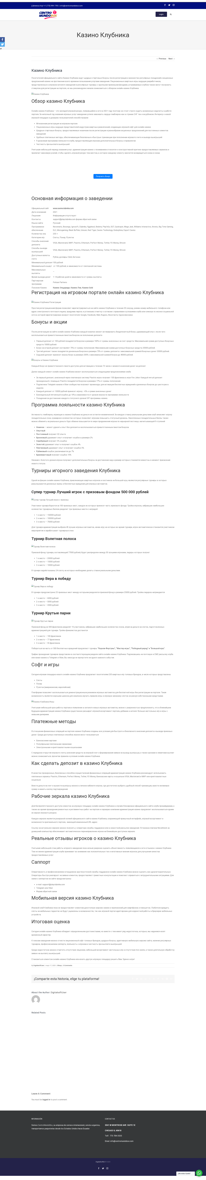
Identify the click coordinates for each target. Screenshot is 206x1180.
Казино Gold (87, 288)
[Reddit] (146, 979)
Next (170, 59)
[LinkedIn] (141, 979)
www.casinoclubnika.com (63, 208)
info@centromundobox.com (71, 6)
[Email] (171, 979)
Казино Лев (76, 288)
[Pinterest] (158, 979)
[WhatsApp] (150, 979)
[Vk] (163, 979)
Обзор (59, 965)
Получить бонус (103, 176)
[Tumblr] (154, 979)
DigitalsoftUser (38, 965)
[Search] (171, 14)
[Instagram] (174, 5)
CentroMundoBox (45, 1125)
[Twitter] (169, 5)
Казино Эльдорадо (61, 288)
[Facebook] (165, 5)
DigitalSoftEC (100, 1162)
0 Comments (67, 965)
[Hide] (1, 49)
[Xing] (167, 979)
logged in (46, 1099)
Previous (162, 59)
